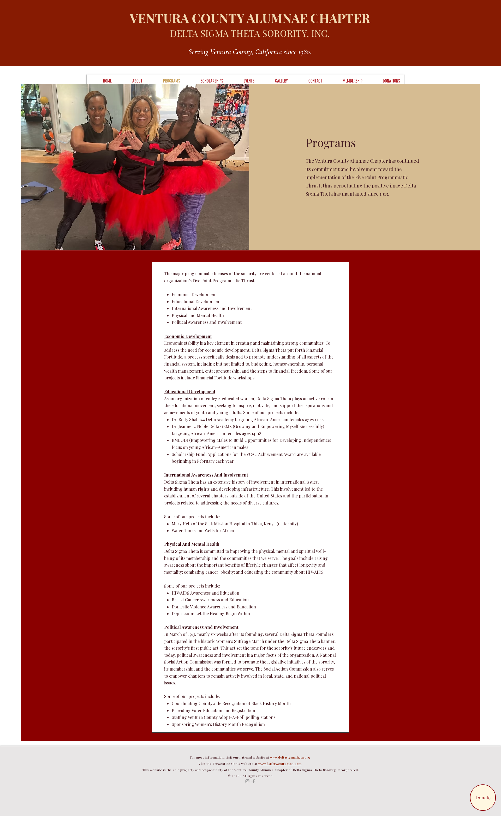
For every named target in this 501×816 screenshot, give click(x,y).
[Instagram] (247, 781)
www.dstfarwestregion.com (279, 763)
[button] (131, 80)
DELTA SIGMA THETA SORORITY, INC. (250, 33)
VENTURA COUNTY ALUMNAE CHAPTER (250, 17)
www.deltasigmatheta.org (290, 757)
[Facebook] (253, 781)
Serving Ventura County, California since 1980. (249, 51)
